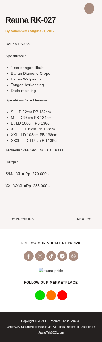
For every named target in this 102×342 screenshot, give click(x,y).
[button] (89, 8)
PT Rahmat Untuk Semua (62, 321)
